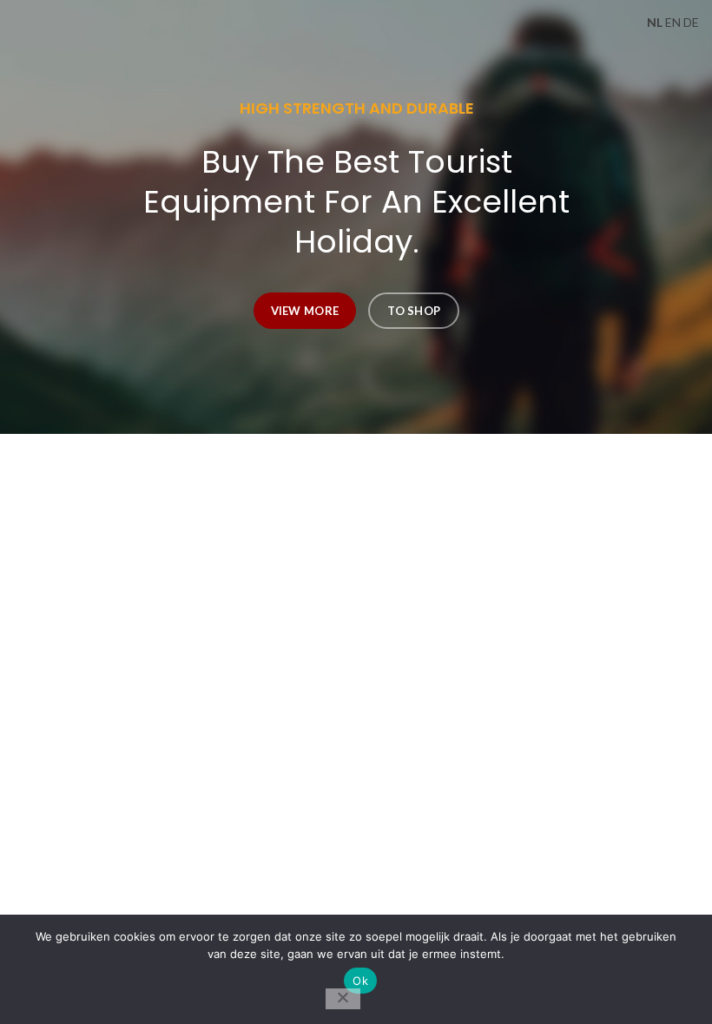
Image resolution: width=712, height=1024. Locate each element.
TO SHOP (413, 311)
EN (673, 22)
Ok (360, 981)
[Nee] (343, 998)
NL (655, 22)
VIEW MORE (304, 311)
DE (691, 22)
